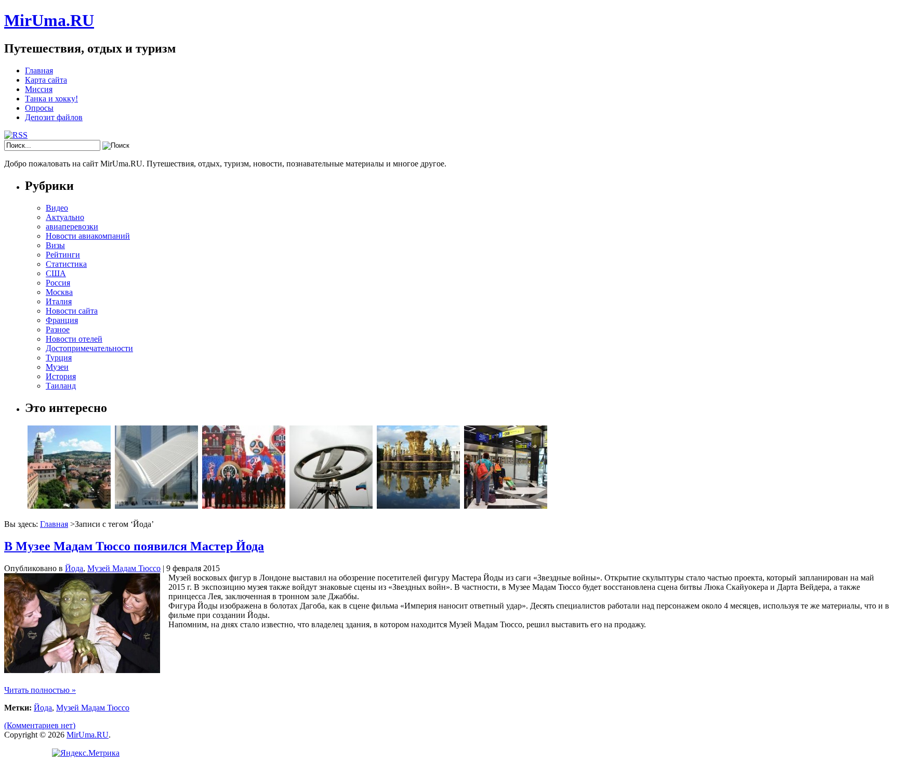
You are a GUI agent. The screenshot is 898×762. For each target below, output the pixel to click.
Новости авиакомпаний (88, 235)
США (56, 273)
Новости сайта (72, 310)
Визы (55, 245)
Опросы (39, 108)
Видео (57, 207)
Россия (58, 282)
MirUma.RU (49, 20)
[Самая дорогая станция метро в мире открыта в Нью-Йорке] (156, 505)
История (61, 376)
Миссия (38, 89)
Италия (59, 301)
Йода (74, 568)
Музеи (57, 367)
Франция (62, 320)
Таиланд (61, 385)
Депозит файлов (54, 117)
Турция (59, 357)
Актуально (65, 217)
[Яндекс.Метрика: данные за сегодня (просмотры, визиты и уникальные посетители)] (86, 753)
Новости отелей (74, 338)
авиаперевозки (72, 226)
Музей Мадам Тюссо (124, 568)
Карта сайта (46, 79)
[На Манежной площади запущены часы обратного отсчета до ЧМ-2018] (243, 505)
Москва (59, 292)
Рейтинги (63, 254)
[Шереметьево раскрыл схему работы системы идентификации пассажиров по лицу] (505, 505)
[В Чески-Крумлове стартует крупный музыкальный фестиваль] (69, 505)
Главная (39, 70)
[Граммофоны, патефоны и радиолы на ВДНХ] (418, 505)
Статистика (66, 264)
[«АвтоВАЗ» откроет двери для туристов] (331, 505)
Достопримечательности (89, 348)
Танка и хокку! (51, 98)
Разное (58, 329)
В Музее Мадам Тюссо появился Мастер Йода (134, 546)
